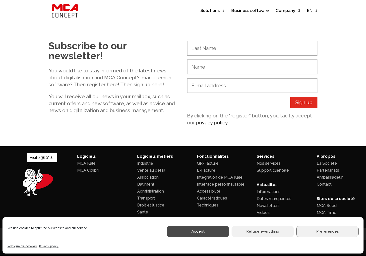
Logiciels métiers (155, 156)
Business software (250, 11)
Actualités (267, 184)
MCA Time (326, 212)
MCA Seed (327, 205)
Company (285, 11)
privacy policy (212, 123)
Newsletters (268, 205)
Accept (198, 231)
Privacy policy (49, 246)
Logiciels (86, 156)
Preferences (327, 231)
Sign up (303, 102)
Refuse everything (262, 231)
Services (265, 156)
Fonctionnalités (213, 156)
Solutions (210, 11)
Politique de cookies (22, 246)
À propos (326, 156)
